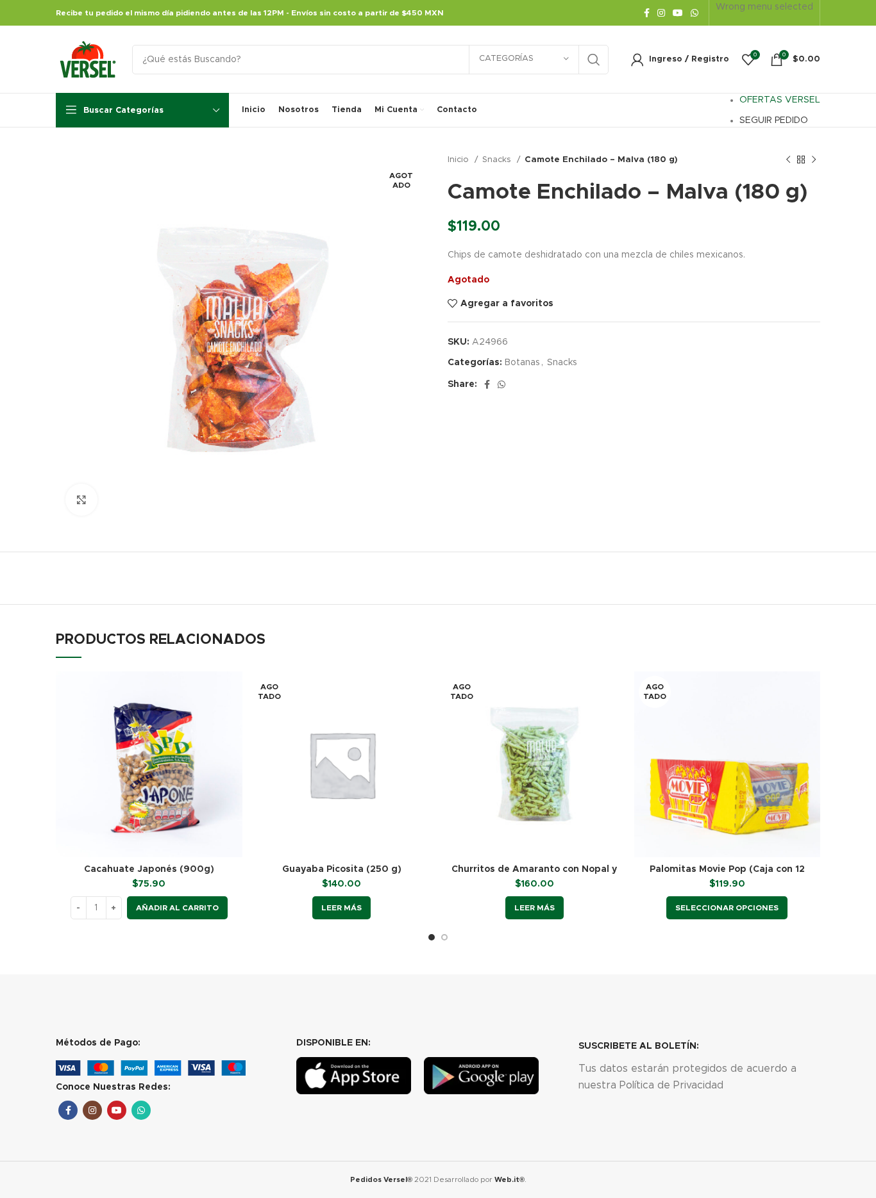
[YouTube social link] (678, 12)
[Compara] (233, 692)
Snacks (498, 159)
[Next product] (813, 160)
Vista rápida (233, 721)
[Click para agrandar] (81, 500)
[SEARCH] (594, 59)
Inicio (459, 159)
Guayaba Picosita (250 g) (341, 869)
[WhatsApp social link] (694, 12)
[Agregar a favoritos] (233, 749)
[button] (177, 907)
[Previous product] (788, 160)
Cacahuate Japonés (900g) (149, 869)
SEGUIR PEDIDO (773, 120)
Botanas (522, 362)
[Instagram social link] (661, 12)
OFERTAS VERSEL (779, 99)
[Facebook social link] (646, 12)
